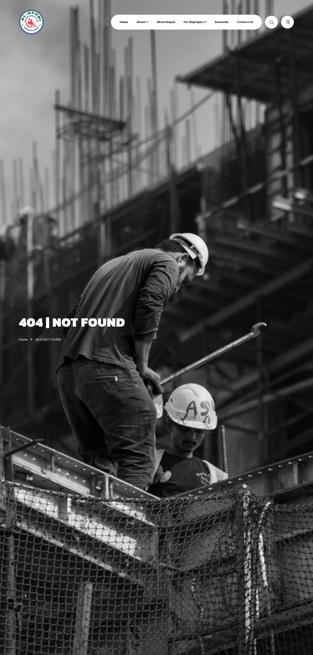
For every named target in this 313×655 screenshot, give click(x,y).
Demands (221, 22)
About (141, 22)
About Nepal (166, 22)
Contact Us (245, 22)
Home (124, 22)
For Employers (194, 22)
